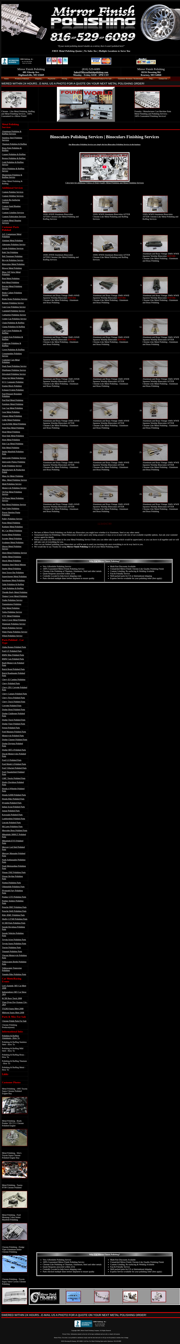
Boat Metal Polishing (11, 278)
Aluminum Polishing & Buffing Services (11, 132)
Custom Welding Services (12, 196)
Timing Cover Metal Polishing (14, 596)
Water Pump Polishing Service (14, 632)
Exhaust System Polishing (13, 390)
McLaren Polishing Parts (12, 826)
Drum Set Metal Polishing (13, 378)
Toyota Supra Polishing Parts (14, 943)
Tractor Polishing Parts (11, 947)
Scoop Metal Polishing (11, 534)
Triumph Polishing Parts (12, 951)
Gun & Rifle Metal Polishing (14, 424)
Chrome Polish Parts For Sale (14, 1021)
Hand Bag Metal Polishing (13, 428)
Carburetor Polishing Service (14, 315)
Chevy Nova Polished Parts (13, 698)
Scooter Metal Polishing (12, 538)
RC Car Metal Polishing (12, 531)
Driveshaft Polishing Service (14, 374)
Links (5, 1074)
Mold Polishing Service (11, 484)
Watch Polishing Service (12, 628)
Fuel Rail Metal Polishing (12, 400)
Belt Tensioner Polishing (12, 256)
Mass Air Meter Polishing (12, 476)
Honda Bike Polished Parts (13, 799)
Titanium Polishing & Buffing (14, 144)
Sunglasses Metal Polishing (13, 580)
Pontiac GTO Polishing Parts (14, 897)
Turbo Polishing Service (12, 612)
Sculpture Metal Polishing (12, 542)
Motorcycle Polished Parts (13, 736)
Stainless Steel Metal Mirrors (14, 565)
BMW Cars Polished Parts (13, 659)
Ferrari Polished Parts (11, 728)
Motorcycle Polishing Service (14, 488)
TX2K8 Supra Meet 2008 (12, 1009)
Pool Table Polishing (10, 508)
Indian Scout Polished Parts (13, 807)
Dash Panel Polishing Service (14, 366)
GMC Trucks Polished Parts (13, 778)
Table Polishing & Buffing (13, 584)
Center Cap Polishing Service (14, 319)
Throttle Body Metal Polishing (14, 592)
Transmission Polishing (11, 604)
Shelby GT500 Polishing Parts (14, 919)
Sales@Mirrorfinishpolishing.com (91, 72)
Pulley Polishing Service (12, 519)
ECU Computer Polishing (12, 382)
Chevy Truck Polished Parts (13, 702)
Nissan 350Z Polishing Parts (14, 872)
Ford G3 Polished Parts (11, 760)
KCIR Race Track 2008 (12, 998)
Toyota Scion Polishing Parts (14, 939)
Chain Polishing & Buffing (13, 323)
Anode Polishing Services (12, 248)
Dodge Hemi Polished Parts (13, 709)
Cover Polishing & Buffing (13, 349)
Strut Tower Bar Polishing (13, 572)
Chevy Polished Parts (11, 683)
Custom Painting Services (12, 192)
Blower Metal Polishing (12, 268)
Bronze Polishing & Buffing (13, 158)
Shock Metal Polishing (11, 561)
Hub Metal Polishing (10, 448)
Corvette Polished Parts (11, 705)
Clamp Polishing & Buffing (13, 327)
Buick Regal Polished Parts (13, 669)
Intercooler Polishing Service (14, 458)
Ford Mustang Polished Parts (14, 732)
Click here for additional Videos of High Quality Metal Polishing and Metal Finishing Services (104, 183)
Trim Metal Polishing (11, 608)
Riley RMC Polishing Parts (13, 915)
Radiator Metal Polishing (12, 527)
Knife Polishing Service (12, 466)
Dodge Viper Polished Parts (13, 724)
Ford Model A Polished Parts (14, 764)
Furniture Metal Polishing (12, 404)
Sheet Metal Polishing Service (14, 553)
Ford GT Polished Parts (12, 651)
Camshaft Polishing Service (13, 311)
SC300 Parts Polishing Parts (13, 923)
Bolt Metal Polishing (10, 282)
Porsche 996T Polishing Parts (14, 907)
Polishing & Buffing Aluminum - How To (11, 1037)
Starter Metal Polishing (11, 568)
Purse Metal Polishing (11, 523)
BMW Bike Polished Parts (13, 655)
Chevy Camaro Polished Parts (14, 694)
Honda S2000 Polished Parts (14, 795)
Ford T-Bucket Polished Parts (14, 768)
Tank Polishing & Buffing (13, 588)
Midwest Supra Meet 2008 (13, 1012)
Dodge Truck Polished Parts (13, 720)
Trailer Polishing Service (12, 600)
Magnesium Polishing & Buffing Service (12, 176)
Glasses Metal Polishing (12, 416)
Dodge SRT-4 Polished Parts (14, 750)
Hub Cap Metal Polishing (12, 444)
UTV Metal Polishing (11, 616)
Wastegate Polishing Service (13, 624)
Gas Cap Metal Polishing (12, 408)
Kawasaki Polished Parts (12, 815)
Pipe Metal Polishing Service (14, 504)
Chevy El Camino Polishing (13, 679)
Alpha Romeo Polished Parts (14, 647)
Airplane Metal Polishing (12, 240)
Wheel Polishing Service (12, 636)
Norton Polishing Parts (11, 883)
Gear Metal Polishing (11, 412)
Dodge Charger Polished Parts (14, 739)
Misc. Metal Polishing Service (14, 480)
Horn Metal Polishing (11, 440)
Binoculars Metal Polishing (13, 264)
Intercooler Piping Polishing (13, 462)
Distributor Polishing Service (14, 370)
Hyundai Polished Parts (11, 803)
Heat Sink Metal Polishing (13, 436)
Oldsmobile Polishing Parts (13, 887)
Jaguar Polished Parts (11, 811)
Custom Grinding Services (13, 212)
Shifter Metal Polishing (11, 557)
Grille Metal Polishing (11, 420)
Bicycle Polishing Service (12, 260)
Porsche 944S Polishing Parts (14, 911)
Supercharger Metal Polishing (14, 576)
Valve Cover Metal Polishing (14, 620)
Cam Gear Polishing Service (14, 307)
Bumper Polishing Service (13, 303)
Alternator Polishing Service (13, 244)
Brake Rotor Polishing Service (14, 299)
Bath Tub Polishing (10, 252)
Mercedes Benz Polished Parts (14, 830)
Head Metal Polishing (11, 432)
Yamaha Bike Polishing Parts (14, 974)
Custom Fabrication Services (14, 216)
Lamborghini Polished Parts (13, 819)
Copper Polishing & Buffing (14, 154)
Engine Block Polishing (12, 386)
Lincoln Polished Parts (11, 822)
